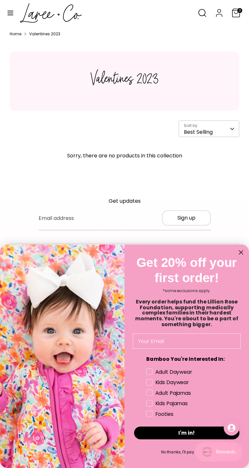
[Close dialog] (241, 252)
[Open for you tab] (231, 428)
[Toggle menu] (10, 12)
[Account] (219, 10)
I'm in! (186, 433)
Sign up (186, 218)
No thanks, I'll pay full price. (187, 452)
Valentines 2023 (44, 34)
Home (15, 34)
